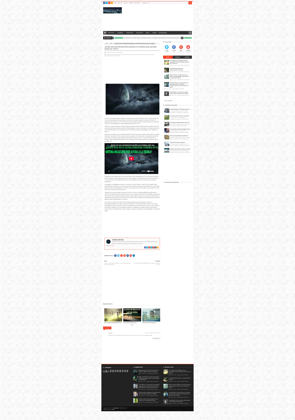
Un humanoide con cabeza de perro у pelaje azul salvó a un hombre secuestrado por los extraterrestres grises (122, 37)
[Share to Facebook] (105, 320)
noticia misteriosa (114, 54)
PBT (113, 409)
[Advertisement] (164, 17)
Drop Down (137, 2)
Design (154, 32)
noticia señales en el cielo (111, 55)
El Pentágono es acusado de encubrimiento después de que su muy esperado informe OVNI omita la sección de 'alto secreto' (149, 386)
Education (139, 32)
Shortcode (129, 32)
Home (115, 2)
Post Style (111, 32)
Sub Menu (120, 32)
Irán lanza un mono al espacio (177, 142)
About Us (120, 2)
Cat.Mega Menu (162, 32)
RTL (149, 2)
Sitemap (131, 2)
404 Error (144, 2)
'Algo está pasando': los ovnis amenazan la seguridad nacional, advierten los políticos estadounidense (149, 378)
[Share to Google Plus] (109, 320)
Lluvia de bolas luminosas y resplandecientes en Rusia (176, 69)
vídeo (111, 43)
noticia (107, 54)
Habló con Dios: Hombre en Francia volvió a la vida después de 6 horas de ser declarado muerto (179, 76)
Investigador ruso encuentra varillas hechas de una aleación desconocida (184, 37)
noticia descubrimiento (159, 37)
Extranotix (112, 245)
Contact (126, 2)
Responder (157, 338)
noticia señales (150, 54)
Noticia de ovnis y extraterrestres (138, 54)
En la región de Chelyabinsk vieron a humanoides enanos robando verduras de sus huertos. (179, 62)
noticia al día (118, 309)
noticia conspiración (124, 54)
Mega (147, 32)
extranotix (116, 408)
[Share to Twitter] (107, 320)
